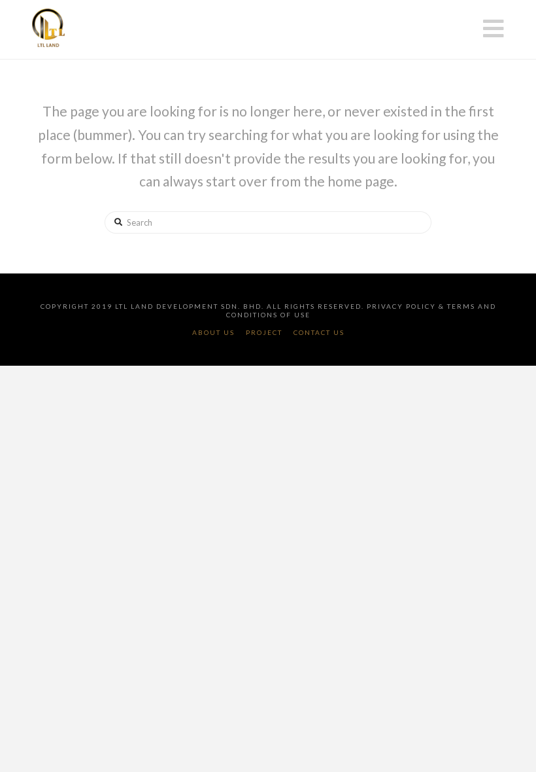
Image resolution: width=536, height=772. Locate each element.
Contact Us (318, 332)
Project (264, 332)
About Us (213, 332)
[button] (493, 28)
